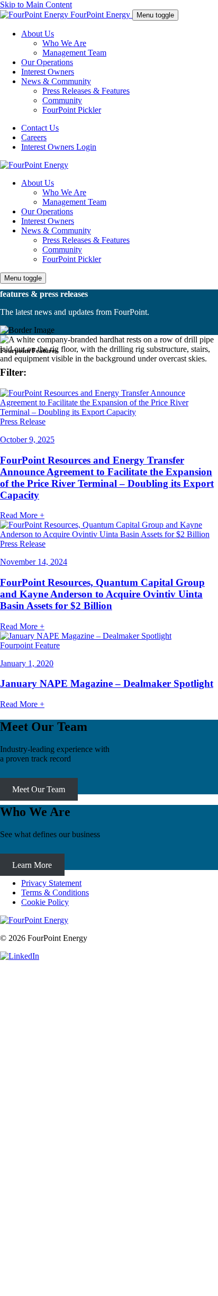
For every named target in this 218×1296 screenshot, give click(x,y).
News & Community (56, 230)
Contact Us (40, 127)
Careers (34, 137)
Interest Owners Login (58, 146)
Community (62, 249)
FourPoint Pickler (71, 259)
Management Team (74, 201)
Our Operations (47, 211)
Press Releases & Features (86, 239)
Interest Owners (47, 220)
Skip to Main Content (36, 4)
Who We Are (64, 192)
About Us (37, 182)
